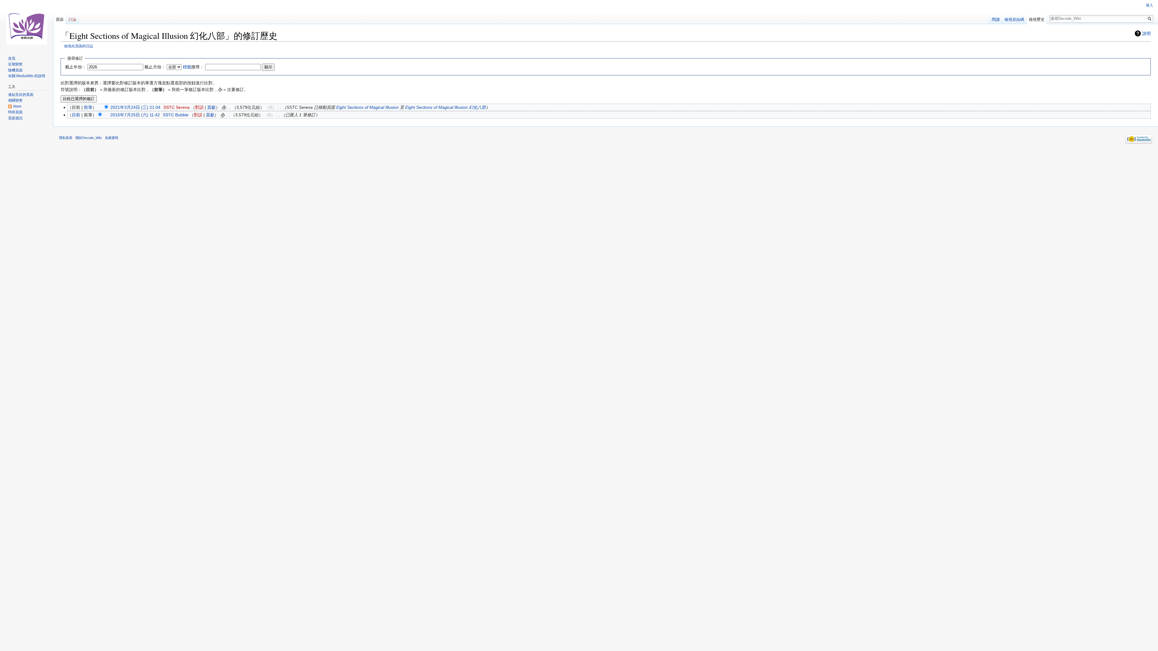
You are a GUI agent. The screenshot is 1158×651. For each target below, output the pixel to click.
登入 (1149, 5)
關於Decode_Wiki (89, 138)
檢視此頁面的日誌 (78, 46)
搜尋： (193, 66)
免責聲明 (111, 138)
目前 (76, 114)
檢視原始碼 (1014, 19)
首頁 (11, 58)
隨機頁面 (15, 70)
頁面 (60, 19)
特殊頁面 (15, 112)
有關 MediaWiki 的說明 (26, 76)
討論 (72, 19)
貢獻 (211, 107)
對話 (199, 107)
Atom (17, 106)
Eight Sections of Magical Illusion (367, 107)
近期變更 (15, 64)
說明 (1146, 33)
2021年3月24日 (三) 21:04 (135, 107)
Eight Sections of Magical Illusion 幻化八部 (445, 107)
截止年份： (75, 66)
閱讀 (996, 19)
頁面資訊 (15, 118)
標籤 (187, 66)
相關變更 (15, 100)
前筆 (88, 107)
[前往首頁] (26, 24)
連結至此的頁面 (20, 95)
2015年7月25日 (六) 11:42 (135, 114)
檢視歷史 (1037, 19)
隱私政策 (65, 138)
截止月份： (155, 66)
